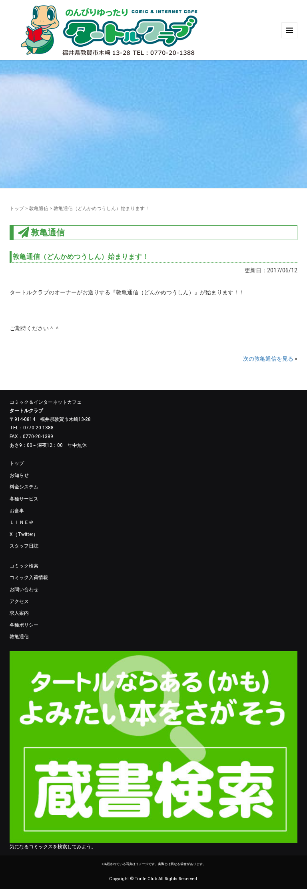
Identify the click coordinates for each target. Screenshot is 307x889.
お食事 (17, 511)
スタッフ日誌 (24, 546)
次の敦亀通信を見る (268, 358)
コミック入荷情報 (29, 577)
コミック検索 (24, 566)
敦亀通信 (38, 208)
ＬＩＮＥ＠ (22, 522)
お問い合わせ (24, 589)
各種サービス (24, 499)
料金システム (24, 487)
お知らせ (19, 475)
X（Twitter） (24, 534)
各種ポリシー (24, 625)
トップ (17, 208)
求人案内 (19, 613)
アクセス (19, 601)
